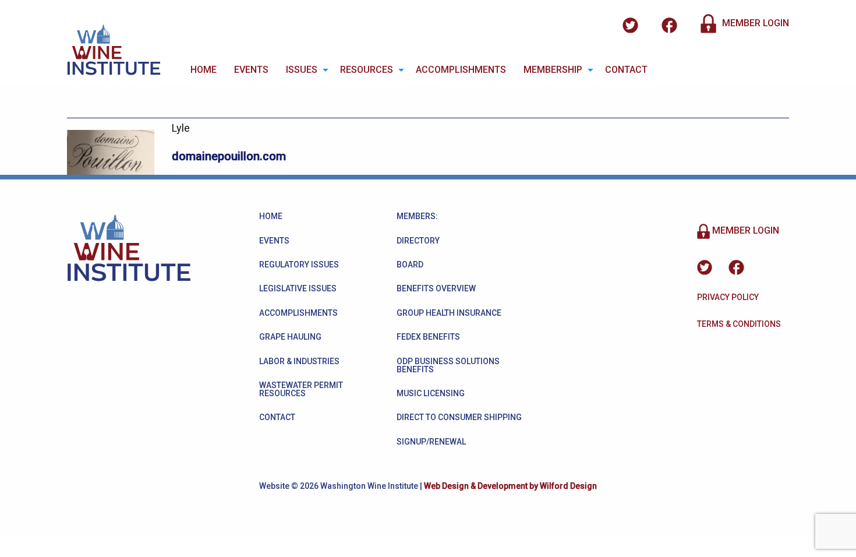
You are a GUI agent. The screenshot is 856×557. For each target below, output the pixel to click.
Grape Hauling (290, 336)
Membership (552, 69)
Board (410, 264)
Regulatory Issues (299, 264)
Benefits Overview (436, 288)
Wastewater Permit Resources (301, 389)
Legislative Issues (298, 288)
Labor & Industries (299, 361)
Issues (301, 69)
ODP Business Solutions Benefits (448, 365)
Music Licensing (431, 393)
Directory (418, 240)
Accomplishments (461, 69)
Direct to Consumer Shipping (459, 417)
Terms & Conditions (739, 324)
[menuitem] (203, 70)
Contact (626, 69)
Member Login (754, 23)
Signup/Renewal (431, 441)
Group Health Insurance (449, 313)
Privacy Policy (728, 297)
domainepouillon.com (229, 156)
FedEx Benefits (428, 336)
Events (251, 69)
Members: (417, 216)
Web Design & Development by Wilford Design (510, 486)
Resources (366, 69)
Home (203, 69)
